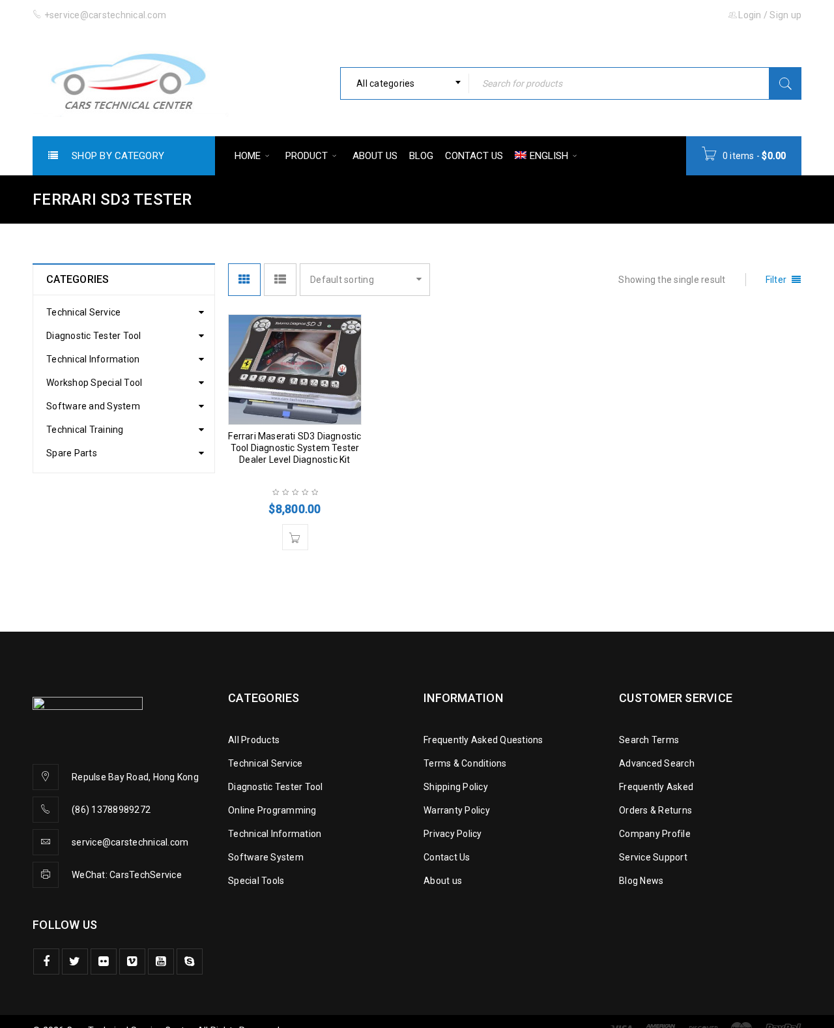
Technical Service (83, 312)
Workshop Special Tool (94, 382)
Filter (776, 279)
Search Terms (649, 740)
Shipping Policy (456, 787)
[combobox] (404, 83)
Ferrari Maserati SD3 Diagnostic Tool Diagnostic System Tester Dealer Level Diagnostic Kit (294, 448)
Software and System (93, 406)
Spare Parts (71, 453)
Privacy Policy (453, 834)
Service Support (653, 857)
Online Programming (272, 810)
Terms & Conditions (465, 763)
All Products (254, 740)
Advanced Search (657, 763)
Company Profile (655, 834)
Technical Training (85, 429)
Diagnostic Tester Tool (93, 335)
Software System (266, 857)
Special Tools (256, 880)
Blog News (641, 880)
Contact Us (447, 857)
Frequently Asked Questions (483, 740)
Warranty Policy (457, 810)
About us (443, 880)
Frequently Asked (656, 787)
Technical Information (92, 359)
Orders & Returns (655, 810)
